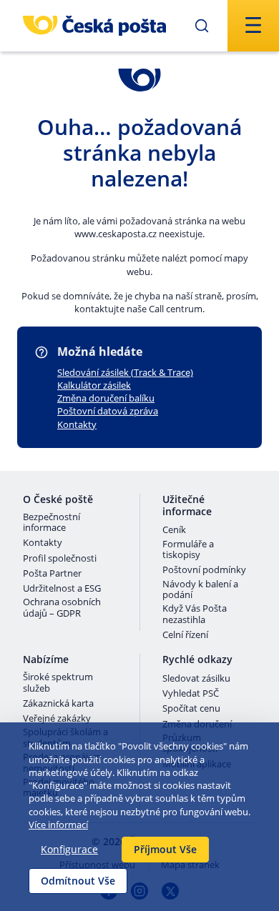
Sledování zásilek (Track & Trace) (125, 372)
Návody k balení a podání (200, 590)
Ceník (174, 530)
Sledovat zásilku (196, 679)
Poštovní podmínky (204, 570)
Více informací (58, 824)
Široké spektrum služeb (58, 683)
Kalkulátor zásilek (94, 385)
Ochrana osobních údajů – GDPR (62, 608)
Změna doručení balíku (106, 398)
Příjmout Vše (165, 849)
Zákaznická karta (58, 704)
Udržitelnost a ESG (62, 588)
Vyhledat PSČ (190, 694)
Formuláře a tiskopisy (188, 550)
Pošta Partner (52, 573)
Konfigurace (69, 849)
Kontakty (77, 424)
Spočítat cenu (191, 709)
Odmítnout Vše (78, 880)
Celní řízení (185, 635)
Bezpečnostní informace (51, 523)
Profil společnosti (60, 558)
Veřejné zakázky (57, 719)
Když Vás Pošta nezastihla (194, 614)
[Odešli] (201, 25)
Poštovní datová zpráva (107, 410)
